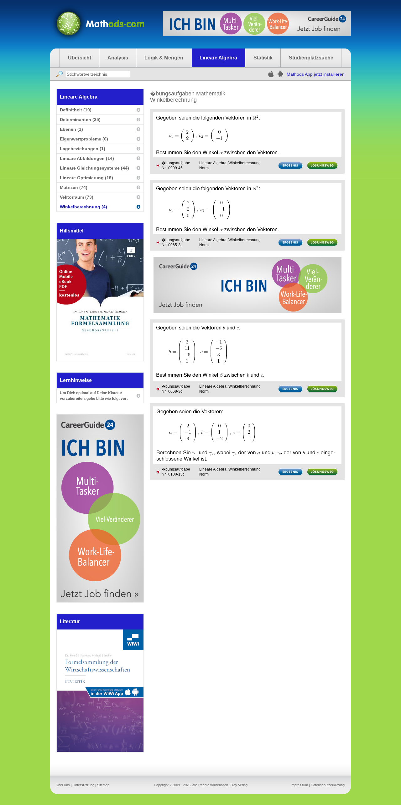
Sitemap (103, 785)
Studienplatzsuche (311, 57)
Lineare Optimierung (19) (86, 177)
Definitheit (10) (75, 109)
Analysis (117, 57)
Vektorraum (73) (76, 197)
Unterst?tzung (83, 785)
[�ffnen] (100, 750)
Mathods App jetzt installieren (316, 74)
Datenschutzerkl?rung (328, 785)
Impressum (299, 785)
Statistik (263, 57)
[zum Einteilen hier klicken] (158, 165)
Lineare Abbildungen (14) (87, 158)
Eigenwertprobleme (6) (84, 138)
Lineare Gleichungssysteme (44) (94, 168)
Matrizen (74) (73, 187)
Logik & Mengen (163, 57)
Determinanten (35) (80, 119)
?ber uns (63, 785)
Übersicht (79, 57)
